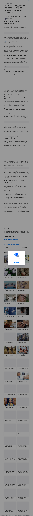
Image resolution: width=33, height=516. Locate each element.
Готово (16, 262)
